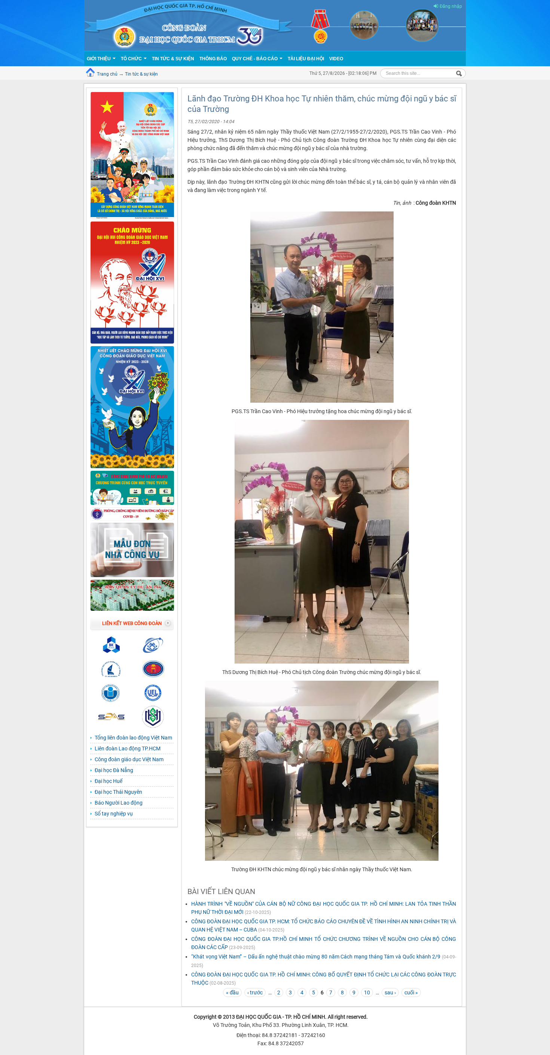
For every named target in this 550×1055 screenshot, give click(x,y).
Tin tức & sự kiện (141, 74)
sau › (390, 992)
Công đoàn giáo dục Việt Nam (129, 759)
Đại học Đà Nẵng (114, 770)
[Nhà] (275, 25)
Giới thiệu (99, 58)
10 (367, 992)
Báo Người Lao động (119, 803)
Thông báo (213, 58)
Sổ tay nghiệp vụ (114, 814)
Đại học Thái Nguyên (118, 792)
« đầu (232, 992)
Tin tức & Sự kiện (173, 58)
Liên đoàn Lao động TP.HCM (128, 748)
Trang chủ (107, 74)
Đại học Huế (108, 781)
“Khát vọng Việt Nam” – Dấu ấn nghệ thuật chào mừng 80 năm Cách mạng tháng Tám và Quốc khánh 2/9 (315, 957)
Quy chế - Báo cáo (255, 58)
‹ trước (255, 992)
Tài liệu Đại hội (306, 58)
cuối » (411, 992)
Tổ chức (132, 58)
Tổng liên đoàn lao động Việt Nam (133, 738)
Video (336, 58)
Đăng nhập (451, 6)
